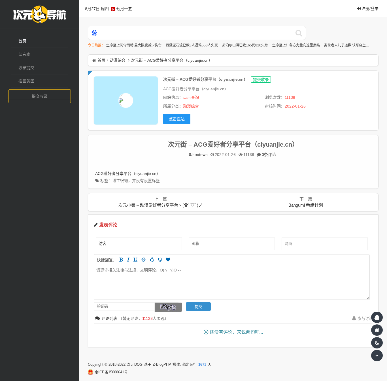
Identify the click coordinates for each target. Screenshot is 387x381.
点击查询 (191, 97)
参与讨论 (365, 318)
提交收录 (40, 96)
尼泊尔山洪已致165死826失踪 (245, 45)
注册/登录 (370, 8)
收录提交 (26, 67)
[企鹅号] (377, 317)
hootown (200, 154)
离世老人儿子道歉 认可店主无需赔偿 (352, 45)
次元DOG (135, 364)
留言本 (24, 54)
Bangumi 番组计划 (305, 205)
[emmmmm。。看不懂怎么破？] (159, 259)
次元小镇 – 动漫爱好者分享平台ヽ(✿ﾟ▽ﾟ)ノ (160, 205)
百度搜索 (299, 33)
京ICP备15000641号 (111, 372)
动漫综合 (118, 60)
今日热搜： (96, 45)
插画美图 (26, 81)
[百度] (94, 33)
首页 (22, 41)
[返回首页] (377, 330)
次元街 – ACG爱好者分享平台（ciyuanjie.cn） (171, 60)
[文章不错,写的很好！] (151, 259)
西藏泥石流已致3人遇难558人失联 (192, 45)
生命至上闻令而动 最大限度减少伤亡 (134, 45)
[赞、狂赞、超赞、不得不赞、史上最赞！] (168, 259)
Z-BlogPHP (162, 364)
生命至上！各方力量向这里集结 (296, 45)
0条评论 (269, 154)
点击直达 (177, 119)
